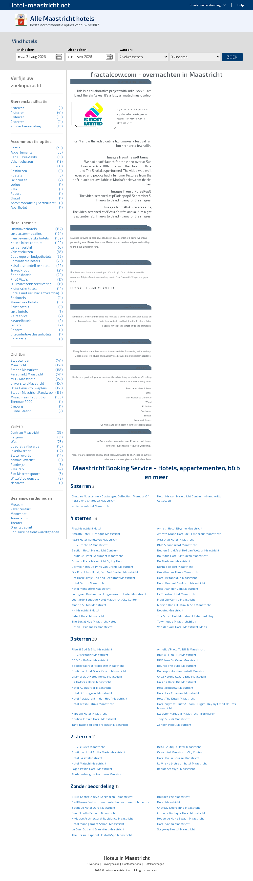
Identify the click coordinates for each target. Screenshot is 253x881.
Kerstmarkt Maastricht (27, 374)
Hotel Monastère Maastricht (91, 588)
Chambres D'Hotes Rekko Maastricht (97, 676)
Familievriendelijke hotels (30, 238)
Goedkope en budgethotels (31, 256)
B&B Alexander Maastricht (90, 654)
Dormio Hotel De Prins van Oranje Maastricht (102, 566)
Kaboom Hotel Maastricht (89, 713)
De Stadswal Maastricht (173, 561)
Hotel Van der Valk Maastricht (177, 588)
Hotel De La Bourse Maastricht (178, 758)
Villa (14, 189)
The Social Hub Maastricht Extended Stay (185, 616)
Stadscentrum (21, 360)
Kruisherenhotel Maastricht (91, 506)
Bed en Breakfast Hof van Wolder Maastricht (188, 550)
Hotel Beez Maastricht (87, 758)
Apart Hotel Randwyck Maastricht (94, 539)
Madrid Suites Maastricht (89, 605)
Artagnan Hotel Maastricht (175, 539)
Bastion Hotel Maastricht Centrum (95, 550)
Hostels (16, 175)
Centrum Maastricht (25, 432)
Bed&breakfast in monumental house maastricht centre (110, 802)
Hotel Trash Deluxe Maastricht (93, 703)
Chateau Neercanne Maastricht (178, 807)
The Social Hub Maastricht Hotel (94, 621)
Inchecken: (26, 49)
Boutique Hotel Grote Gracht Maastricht (99, 671)
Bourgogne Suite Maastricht (176, 665)
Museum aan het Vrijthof (28, 397)
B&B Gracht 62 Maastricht (89, 545)
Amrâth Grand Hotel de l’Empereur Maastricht (189, 533)
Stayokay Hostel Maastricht (176, 829)
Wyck (14, 442)
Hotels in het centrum (26, 243)
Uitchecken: (77, 49)
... (59, 56)
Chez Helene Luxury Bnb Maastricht (181, 676)
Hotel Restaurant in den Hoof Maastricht (99, 698)
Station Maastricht (24, 370)
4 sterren (17, 113)
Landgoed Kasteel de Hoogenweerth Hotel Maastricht (109, 594)
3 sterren (17, 117)
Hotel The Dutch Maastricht (176, 698)
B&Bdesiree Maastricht (173, 796)
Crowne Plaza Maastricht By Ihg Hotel (98, 561)
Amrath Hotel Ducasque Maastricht (96, 533)
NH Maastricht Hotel (85, 610)
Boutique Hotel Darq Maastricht (93, 807)
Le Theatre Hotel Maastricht (176, 594)
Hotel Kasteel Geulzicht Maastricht (181, 583)
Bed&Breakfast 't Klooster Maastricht (98, 665)
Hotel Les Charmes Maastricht (178, 693)
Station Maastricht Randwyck (32, 392)
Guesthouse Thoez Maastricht (178, 572)
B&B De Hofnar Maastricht (90, 660)
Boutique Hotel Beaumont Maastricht (97, 555)
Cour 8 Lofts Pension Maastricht (94, 813)
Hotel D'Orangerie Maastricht (92, 693)
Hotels (16, 148)
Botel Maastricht (168, 802)
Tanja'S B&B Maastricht (173, 719)
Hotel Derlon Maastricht (88, 583)
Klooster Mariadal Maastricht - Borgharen (186, 713)
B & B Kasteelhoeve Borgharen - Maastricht (102, 796)
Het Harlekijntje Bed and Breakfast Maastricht (103, 577)
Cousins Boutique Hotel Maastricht (181, 813)
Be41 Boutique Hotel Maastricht (179, 746)
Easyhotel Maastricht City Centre (179, 752)
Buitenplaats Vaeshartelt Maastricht (182, 671)
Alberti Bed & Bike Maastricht (92, 649)
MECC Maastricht (23, 379)
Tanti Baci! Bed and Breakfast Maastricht (100, 724)
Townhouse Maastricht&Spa (176, 621)
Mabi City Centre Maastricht (176, 599)
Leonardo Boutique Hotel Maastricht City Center (104, 599)
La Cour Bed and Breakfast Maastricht (98, 829)
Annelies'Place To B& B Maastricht (181, 649)
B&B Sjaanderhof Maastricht (177, 545)
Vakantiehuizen (22, 161)
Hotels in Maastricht (127, 858)
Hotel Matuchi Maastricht (89, 763)
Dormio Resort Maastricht (175, 566)
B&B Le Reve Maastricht (88, 746)
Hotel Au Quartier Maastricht (91, 687)
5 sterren (17, 108)
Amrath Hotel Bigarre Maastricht (179, 528)
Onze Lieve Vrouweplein (29, 388)
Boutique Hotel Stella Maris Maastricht (98, 752)
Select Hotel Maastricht (88, 616)
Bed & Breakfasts (24, 157)
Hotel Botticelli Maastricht (175, 687)
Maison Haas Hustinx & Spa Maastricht (184, 605)
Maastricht (18, 365)
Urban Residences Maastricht (92, 626)
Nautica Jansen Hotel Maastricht (94, 719)
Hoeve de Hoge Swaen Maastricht (180, 818)
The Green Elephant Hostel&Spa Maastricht (102, 835)
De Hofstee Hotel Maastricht (91, 682)
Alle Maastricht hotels (62, 18)
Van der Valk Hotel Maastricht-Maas (182, 626)
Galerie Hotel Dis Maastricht (176, 682)
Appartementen (22, 152)
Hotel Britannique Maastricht (177, 577)
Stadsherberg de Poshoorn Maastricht (98, 774)
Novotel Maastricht (170, 610)
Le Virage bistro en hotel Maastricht (182, 763)
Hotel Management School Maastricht (98, 823)
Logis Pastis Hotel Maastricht (92, 768)
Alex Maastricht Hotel (86, 528)
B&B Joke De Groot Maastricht (177, 660)
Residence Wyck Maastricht (176, 768)
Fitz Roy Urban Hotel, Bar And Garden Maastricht (105, 572)
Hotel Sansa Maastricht (173, 823)
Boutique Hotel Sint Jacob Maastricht (182, 555)
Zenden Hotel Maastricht (174, 724)
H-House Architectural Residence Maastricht (102, 818)
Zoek (232, 57)
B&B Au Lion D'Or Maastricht (176, 654)
